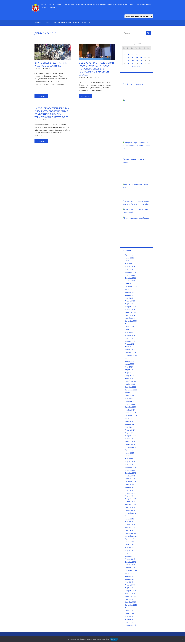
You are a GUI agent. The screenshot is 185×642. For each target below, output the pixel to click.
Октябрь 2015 (130, 602)
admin (38, 68)
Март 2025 (129, 304)
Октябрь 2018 (130, 510)
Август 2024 (129, 324)
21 (141, 60)
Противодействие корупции (66, 22)
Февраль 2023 (130, 375)
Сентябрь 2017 (131, 536)
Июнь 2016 (129, 579)
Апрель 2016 (130, 585)
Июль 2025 (129, 292)
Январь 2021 (130, 438)
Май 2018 (129, 522)
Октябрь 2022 (130, 387)
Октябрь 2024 (130, 318)
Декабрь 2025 (130, 278)
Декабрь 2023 (130, 347)
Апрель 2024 (130, 335)
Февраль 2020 (130, 467)
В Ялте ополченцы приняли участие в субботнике (50, 64)
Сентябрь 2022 (131, 390)
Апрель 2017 (130, 550)
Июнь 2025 (129, 295)
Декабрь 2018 (130, 504)
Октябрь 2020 (130, 444)
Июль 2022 (129, 395)
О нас (47, 22)
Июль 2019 (129, 484)
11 (129, 57)
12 (133, 57)
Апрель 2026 (130, 266)
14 (141, 57)
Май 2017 (129, 547)
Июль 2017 (129, 542)
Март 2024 (129, 338)
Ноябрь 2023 (130, 350)
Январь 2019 (130, 502)
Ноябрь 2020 (130, 441)
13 (137, 57)
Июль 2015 (129, 611)
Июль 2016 (129, 576)
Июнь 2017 (129, 545)
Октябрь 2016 (130, 568)
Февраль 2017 (130, 556)
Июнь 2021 (129, 424)
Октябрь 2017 (130, 533)
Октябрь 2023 (130, 352)
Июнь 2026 (129, 261)
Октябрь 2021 (130, 413)
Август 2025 (129, 289)
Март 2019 (129, 496)
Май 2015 (129, 616)
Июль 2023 (129, 361)
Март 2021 (129, 433)
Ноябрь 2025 (130, 281)
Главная (37, 22)
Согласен (114, 639)
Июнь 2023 (129, 364)
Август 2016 (129, 573)
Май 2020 (129, 459)
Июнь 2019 (129, 487)
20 (137, 60)
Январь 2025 (130, 309)
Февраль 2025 (130, 307)
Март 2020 (129, 464)
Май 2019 (129, 490)
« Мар (134, 66)
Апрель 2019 (130, 493)
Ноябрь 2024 (130, 315)
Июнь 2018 (129, 519)
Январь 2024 (130, 344)
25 (129, 63)
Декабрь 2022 (130, 381)
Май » (139, 66)
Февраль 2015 (130, 625)
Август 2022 (129, 393)
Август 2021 (129, 418)
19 (133, 60)
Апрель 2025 (130, 301)
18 (129, 60)
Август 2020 (129, 450)
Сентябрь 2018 (131, 513)
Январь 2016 (130, 593)
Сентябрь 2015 (131, 605)
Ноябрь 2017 (130, 530)
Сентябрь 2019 (131, 482)
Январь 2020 (130, 470)
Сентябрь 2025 (131, 286)
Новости (86, 22)
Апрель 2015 (130, 619)
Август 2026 (129, 255)
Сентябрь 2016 (131, 570)
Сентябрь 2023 (131, 355)
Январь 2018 (130, 525)
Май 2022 (129, 398)
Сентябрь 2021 (131, 415)
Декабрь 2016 (130, 562)
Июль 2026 (129, 258)
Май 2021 (129, 427)
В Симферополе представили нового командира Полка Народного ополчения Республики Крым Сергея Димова (96, 68)
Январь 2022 (130, 404)
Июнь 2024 (129, 329)
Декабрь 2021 (130, 407)
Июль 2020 (129, 453)
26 (133, 63)
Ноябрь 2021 (130, 410)
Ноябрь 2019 (130, 476)
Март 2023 (129, 372)
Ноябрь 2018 (130, 507)
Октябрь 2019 (130, 479)
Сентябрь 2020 (131, 447)
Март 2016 (129, 588)
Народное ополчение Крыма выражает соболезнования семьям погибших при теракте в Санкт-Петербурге (51, 113)
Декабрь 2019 (130, 473)
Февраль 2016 (130, 590)
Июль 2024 (129, 327)
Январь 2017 (130, 559)
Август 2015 (129, 608)
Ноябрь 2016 (130, 565)
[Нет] (183, 639)
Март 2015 (129, 622)
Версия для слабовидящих (138, 16)
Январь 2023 (130, 378)
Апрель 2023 (130, 370)
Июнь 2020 (129, 456)
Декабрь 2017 (130, 527)
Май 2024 (129, 332)
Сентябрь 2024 (131, 321)
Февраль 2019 (130, 499)
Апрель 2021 (130, 430)
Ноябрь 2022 (130, 384)
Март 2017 (129, 553)
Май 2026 (129, 264)
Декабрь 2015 (130, 596)
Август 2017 (129, 539)
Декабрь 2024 (130, 312)
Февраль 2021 (130, 436)
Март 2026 (129, 269)
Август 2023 (129, 358)
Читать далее (40, 96)
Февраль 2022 (130, 401)
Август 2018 (129, 516)
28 (141, 63)
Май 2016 (129, 582)
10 (124, 57)
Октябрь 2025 (130, 284)
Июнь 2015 (129, 613)
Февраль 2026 (130, 272)
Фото (52, 68)
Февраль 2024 (130, 341)
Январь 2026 (130, 275)
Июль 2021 (129, 421)
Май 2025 (129, 298)
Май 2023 (129, 367)
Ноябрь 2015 (130, 599)
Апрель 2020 (130, 461)
